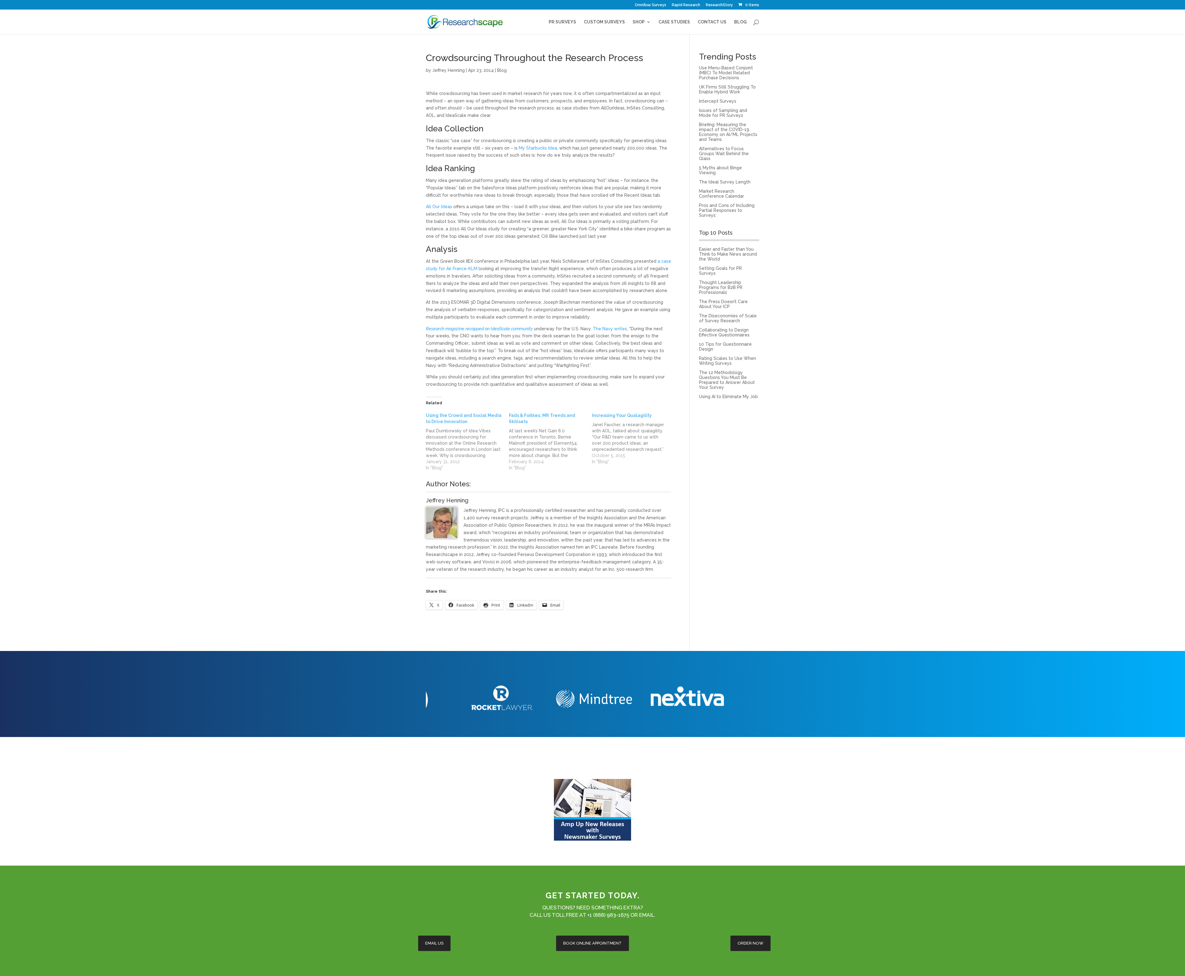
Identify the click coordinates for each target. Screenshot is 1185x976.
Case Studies (674, 22)
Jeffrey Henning (448, 70)
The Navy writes (610, 328)
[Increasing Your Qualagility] (633, 438)
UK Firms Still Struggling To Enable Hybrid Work (727, 89)
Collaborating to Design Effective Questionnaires (724, 332)
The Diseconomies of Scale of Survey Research (728, 318)
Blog (740, 22)
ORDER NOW (750, 943)
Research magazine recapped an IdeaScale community (479, 328)
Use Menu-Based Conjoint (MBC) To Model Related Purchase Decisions (726, 72)
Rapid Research (686, 5)
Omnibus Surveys (650, 5)
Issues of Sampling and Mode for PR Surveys (723, 113)
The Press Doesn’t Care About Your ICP (723, 304)
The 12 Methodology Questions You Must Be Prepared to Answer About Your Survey (727, 380)
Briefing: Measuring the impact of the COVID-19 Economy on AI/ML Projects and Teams (728, 132)
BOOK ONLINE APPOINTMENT (592, 943)
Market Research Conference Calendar (721, 194)
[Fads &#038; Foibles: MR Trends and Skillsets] (550, 441)
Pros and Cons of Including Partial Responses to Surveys (727, 210)
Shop (639, 22)
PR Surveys (562, 22)
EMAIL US (434, 943)
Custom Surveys (604, 22)
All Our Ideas (439, 206)
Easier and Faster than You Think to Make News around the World (728, 254)
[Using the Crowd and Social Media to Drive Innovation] (467, 441)
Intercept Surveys (717, 101)
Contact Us (712, 22)
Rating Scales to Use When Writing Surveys (727, 361)
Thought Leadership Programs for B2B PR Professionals (720, 287)
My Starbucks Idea (538, 148)
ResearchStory (719, 5)
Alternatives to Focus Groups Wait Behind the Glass (724, 153)
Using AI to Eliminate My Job (728, 396)
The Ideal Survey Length (724, 181)
